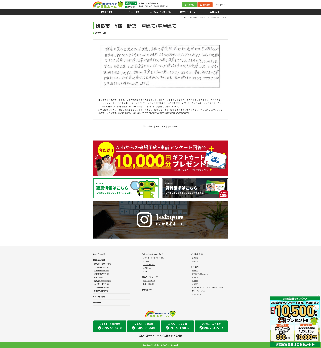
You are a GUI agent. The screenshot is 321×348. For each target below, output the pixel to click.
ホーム (184, 17)
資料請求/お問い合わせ (200, 274)
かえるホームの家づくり (160, 12)
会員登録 (206, 4)
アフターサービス (149, 265)
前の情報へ (148, 126)
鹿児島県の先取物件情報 (102, 281)
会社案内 (195, 267)
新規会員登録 (197, 254)
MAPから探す (98, 277)
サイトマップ (196, 294)
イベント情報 (133, 12)
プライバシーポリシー (199, 291)
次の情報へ (173, 126)
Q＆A (145, 271)
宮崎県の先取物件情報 (101, 287)
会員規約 (195, 284)
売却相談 (195, 281)
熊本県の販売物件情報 (101, 274)
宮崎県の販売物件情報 (101, 270)
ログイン (221, 4)
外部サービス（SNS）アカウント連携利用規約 (207, 287)
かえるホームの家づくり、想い (153, 258)
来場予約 (190, 4)
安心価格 (146, 261)
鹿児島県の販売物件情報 (102, 264)
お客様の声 (214, 12)
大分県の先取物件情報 (101, 284)
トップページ (99, 254)
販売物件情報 (106, 12)
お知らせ (195, 277)
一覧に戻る (160, 126)
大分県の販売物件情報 (101, 267)
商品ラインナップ (187, 12)
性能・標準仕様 (148, 284)
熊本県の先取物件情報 (101, 291)
